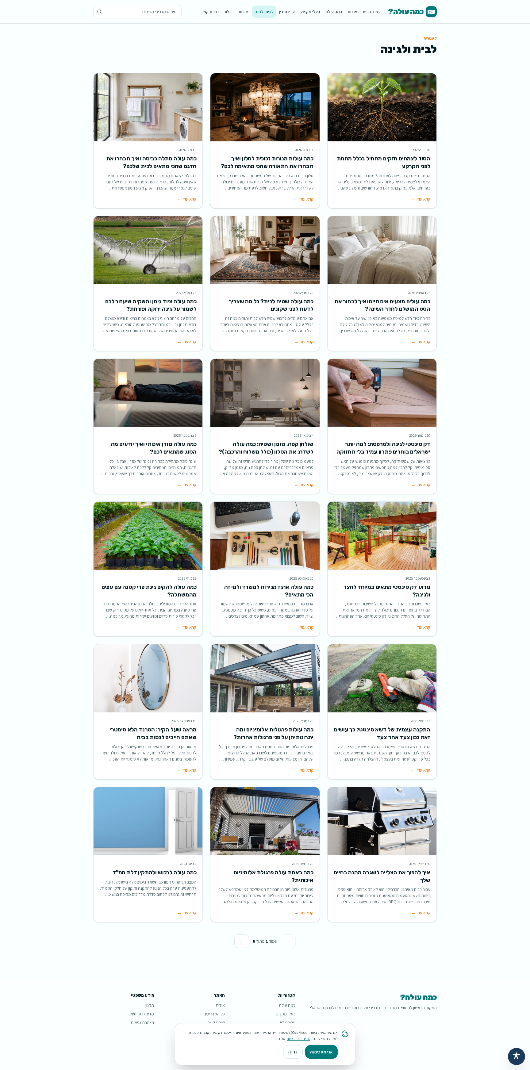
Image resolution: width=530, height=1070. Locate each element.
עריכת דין (287, 11)
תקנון (149, 1005)
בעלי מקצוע (310, 11)
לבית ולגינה (264, 11)
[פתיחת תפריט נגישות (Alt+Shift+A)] (516, 1056)
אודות (352, 11)
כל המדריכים (214, 1014)
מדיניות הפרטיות (298, 1038)
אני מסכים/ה (321, 1052)
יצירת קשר (210, 11)
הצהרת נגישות (142, 1022)
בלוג (228, 11)
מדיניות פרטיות (141, 1014)
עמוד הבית (372, 11)
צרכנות (243, 11)
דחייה (293, 1052)
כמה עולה (334, 11)
